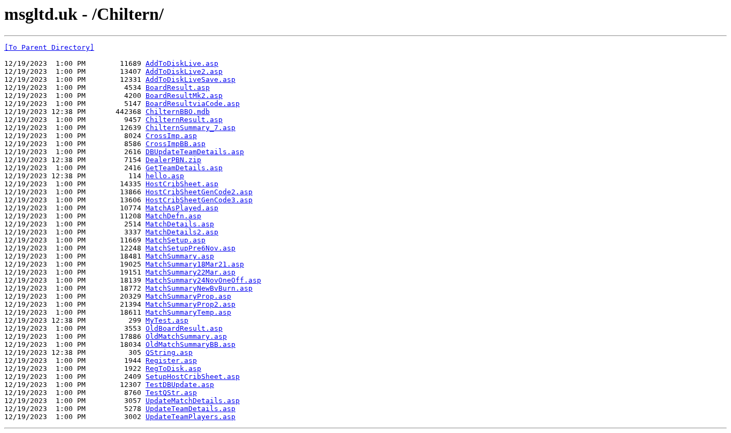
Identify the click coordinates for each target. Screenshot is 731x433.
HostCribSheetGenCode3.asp (199, 200)
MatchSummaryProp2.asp (190, 304)
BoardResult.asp (178, 87)
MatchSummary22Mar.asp (190, 272)
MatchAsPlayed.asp (182, 208)
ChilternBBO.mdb (178, 112)
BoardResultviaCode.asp (193, 104)
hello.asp (165, 176)
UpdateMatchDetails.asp (193, 401)
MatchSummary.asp (180, 256)
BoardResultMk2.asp (184, 96)
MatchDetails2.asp (182, 232)
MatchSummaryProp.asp (188, 296)
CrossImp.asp (171, 136)
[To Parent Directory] (49, 47)
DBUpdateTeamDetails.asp (195, 152)
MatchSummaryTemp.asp (188, 312)
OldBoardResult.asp (184, 328)
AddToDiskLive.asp (182, 63)
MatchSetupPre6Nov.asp (190, 248)
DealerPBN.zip (173, 160)
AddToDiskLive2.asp (184, 71)
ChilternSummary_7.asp (190, 128)
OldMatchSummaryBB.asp (190, 344)
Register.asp (171, 360)
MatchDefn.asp (173, 216)
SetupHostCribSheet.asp (193, 377)
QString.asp (169, 352)
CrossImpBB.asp (175, 144)
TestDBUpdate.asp (180, 385)
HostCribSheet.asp (182, 184)
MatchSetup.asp (175, 240)
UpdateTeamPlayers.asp (190, 417)
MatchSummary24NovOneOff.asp (203, 280)
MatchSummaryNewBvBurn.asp (199, 288)
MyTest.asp (167, 320)
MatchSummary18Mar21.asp (195, 264)
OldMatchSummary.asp (186, 336)
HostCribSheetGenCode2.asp (199, 192)
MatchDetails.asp (180, 224)
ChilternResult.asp (184, 120)
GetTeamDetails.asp (184, 168)
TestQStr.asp (171, 393)
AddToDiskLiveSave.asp (190, 79)
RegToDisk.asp (173, 368)
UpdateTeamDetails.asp (190, 409)
